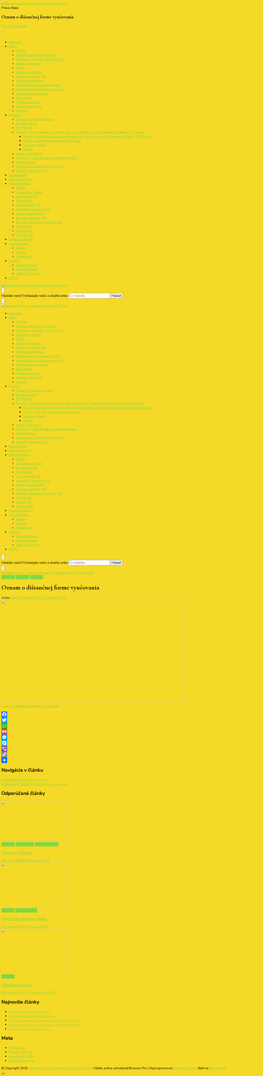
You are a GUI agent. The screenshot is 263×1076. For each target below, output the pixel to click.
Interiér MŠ (24, 231)
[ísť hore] (2, 1073)
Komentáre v (21, 1056)
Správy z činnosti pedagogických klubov (51, 141)
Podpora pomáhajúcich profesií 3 (40, 166)
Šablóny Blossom (185, 1068)
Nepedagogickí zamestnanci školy (40, 89)
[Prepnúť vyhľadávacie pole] (2, 290)
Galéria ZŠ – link (28, 274)
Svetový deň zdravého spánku (24, 918)
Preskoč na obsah (14, 26)
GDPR (13, 278)
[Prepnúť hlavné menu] (2, 31)
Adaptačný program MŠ (33, 209)
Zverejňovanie (19, 244)
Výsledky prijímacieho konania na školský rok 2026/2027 (45, 1020)
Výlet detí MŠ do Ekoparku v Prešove (33, 1016)
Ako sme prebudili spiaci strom (29, 1029)
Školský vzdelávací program (36, 55)
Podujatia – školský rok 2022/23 (39, 59)
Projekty (15, 115)
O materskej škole (29, 192)
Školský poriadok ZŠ (30, 76)
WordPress (217, 1068)
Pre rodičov (24, 201)
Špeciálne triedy (20, 179)
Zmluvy (21, 252)
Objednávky (24, 256)
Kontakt (21, 111)
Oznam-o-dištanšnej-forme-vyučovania (29, 706)
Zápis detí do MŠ (28, 205)
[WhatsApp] (131, 726)
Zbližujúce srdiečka (16, 984)
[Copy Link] (131, 754)
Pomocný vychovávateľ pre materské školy (46, 158)
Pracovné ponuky (28, 102)
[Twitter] (131, 720)
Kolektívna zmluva (29, 106)
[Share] (131, 760)
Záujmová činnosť (28, 63)
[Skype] (131, 743)
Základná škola (27, 265)
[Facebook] (131, 714)
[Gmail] (131, 731)
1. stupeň (8, 577)
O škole (21, 51)
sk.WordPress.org (21, 1060)
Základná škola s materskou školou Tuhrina (60, 1068)
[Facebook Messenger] (131, 737)
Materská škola (19, 184)
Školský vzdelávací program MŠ (39, 222)
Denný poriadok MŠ (30, 214)
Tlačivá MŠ (23, 226)
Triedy (20, 68)
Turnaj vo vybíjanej (16, 852)
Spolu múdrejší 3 (28, 154)
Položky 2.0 (20, 1052)
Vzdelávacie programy (32, 93)
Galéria (14, 261)
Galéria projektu (35, 145)
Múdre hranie (25, 162)
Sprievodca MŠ (27, 196)
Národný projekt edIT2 (32, 171)
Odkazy (28, 149)
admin (15, 598)
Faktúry (21, 248)
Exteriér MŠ (24, 235)
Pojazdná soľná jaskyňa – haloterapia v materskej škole (44, 1025)
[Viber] (131, 749)
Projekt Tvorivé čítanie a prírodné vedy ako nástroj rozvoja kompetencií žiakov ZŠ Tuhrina (80, 132)
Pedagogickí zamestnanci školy (38, 85)
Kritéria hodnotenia (29, 81)
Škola (13, 46)
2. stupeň (22, 577)
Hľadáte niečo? (12, 296)
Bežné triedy (18, 175)
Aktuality (15, 42)
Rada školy (24, 98)
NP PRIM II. (24, 128)
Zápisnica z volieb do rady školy (29, 1012)
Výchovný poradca (29, 72)
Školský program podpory (35, 119)
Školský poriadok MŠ (31, 218)
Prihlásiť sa (16, 1048)
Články (21, 188)
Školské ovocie (26, 124)
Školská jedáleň (20, 239)
